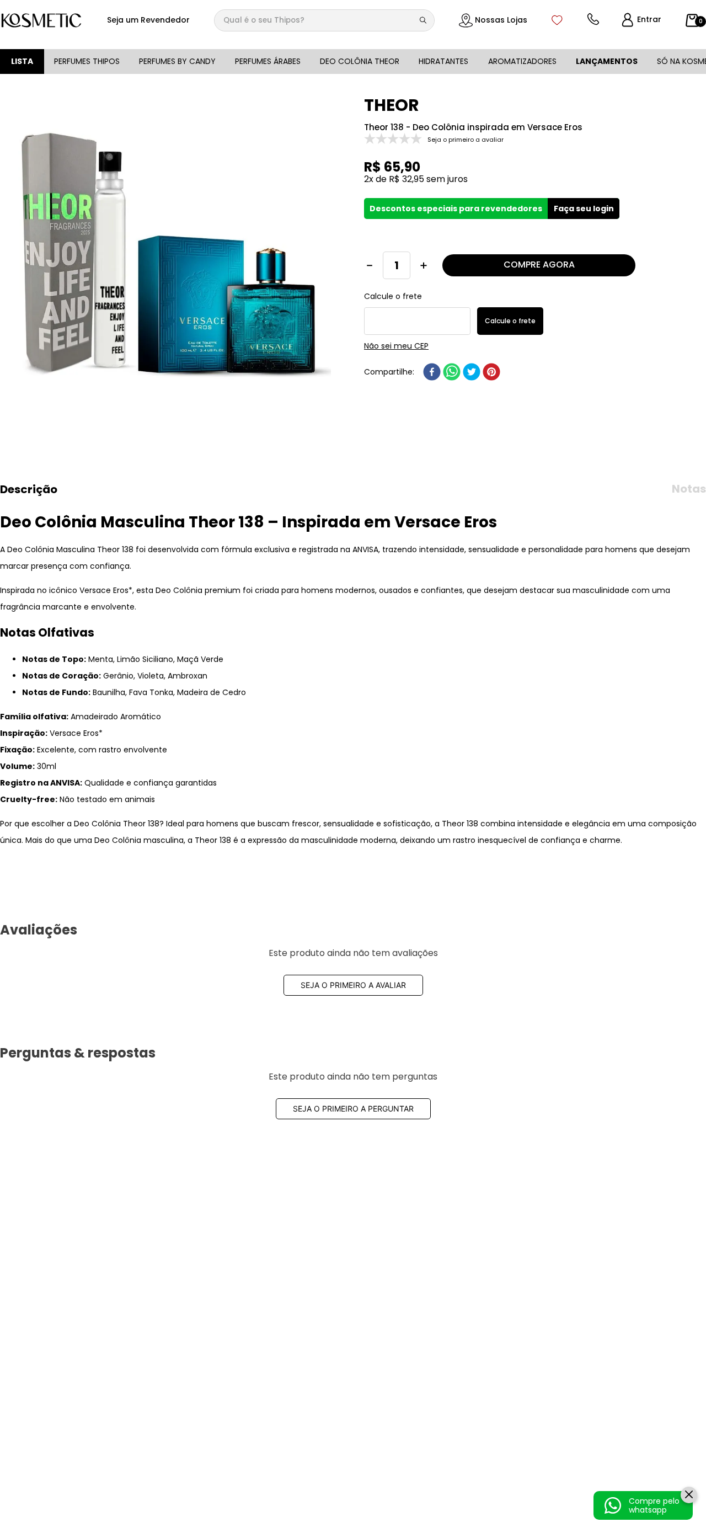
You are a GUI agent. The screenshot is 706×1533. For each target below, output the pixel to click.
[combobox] (324, 20)
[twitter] (471, 372)
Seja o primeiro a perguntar (353, 1108)
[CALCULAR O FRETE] (510, 321)
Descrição (28, 489)
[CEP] (417, 313)
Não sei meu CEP (396, 345)
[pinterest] (491, 372)
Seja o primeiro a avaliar (353, 985)
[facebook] (432, 372)
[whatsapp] (452, 372)
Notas (689, 488)
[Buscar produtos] (425, 20)
